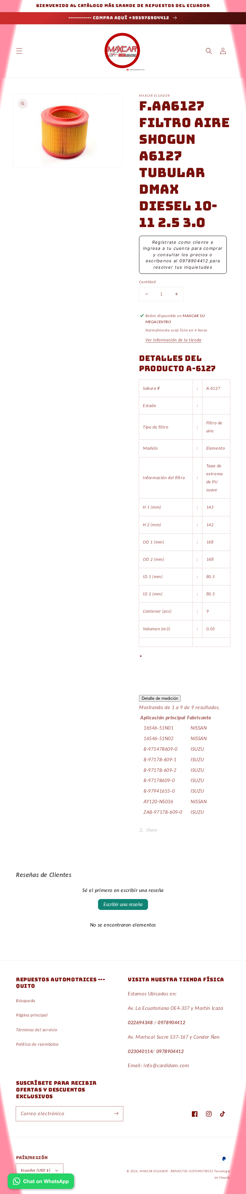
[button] (19, 51)
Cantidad (147, 281)
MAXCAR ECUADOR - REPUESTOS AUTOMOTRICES (177, 1171)
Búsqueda (25, 1000)
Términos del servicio (36, 1030)
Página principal (32, 1015)
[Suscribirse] (116, 1114)
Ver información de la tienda (173, 340)
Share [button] (152, 830)
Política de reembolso (37, 1044)
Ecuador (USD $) (35, 1170)
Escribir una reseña (123, 904)
